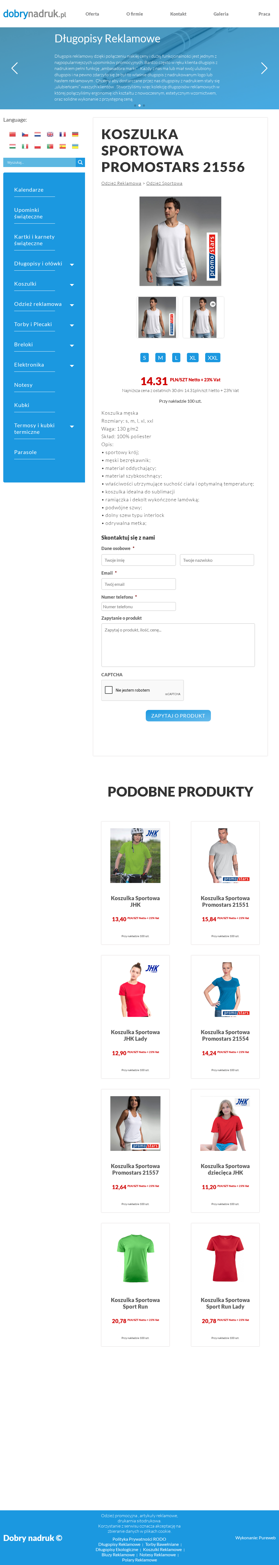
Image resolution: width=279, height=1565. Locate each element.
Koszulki (25, 283)
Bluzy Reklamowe (118, 1554)
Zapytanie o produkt (121, 618)
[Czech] (25, 134)
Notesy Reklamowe (158, 1554)
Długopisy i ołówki (38, 263)
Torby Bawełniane (162, 1544)
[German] (75, 134)
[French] (62, 134)
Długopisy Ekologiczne (117, 1549)
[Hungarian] (12, 146)
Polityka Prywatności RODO (139, 1538)
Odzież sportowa (164, 183)
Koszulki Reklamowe (162, 1549)
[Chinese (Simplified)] (12, 134)
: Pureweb (266, 1537)
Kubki (21, 405)
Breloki (23, 344)
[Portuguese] (50, 146)
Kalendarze (29, 189)
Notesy (23, 384)
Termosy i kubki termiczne (34, 428)
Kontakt (178, 13)
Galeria (221, 13)
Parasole (25, 452)
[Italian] (25, 146)
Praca (264, 13)
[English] (50, 134)
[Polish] (37, 146)
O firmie (134, 13)
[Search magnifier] (80, 162)
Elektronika (29, 364)
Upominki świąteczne (28, 213)
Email (109, 572)
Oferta (92, 13)
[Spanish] (62, 146)
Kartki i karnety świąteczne (34, 239)
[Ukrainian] (75, 146)
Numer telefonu (119, 596)
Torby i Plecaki (33, 324)
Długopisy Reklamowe (107, 38)
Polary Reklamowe (139, 1559)
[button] (14, 68)
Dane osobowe (117, 548)
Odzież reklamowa (38, 303)
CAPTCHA (112, 674)
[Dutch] (37, 134)
